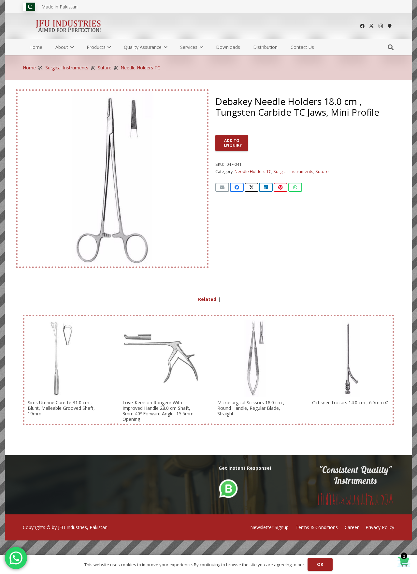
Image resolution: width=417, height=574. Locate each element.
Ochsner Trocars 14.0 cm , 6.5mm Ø (350, 402)
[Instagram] (380, 26)
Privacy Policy (380, 527)
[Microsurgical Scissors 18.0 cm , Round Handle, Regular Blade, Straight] (256, 358)
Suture (104, 68)
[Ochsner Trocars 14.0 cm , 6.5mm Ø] (350, 358)
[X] (371, 26)
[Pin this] (280, 187)
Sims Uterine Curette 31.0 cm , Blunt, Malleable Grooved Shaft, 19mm (61, 408)
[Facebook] (362, 26)
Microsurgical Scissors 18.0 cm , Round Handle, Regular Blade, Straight (250, 408)
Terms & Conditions (316, 527)
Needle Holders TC (140, 68)
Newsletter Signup (269, 527)
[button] (71, 47)
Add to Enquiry (233, 143)
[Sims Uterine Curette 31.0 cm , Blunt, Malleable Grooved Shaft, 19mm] (66, 358)
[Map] (389, 26)
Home (29, 68)
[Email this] (222, 187)
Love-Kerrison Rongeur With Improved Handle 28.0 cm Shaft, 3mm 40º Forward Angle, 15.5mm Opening (158, 410)
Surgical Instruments (66, 68)
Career (352, 527)
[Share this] (237, 187)
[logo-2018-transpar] (68, 26)
